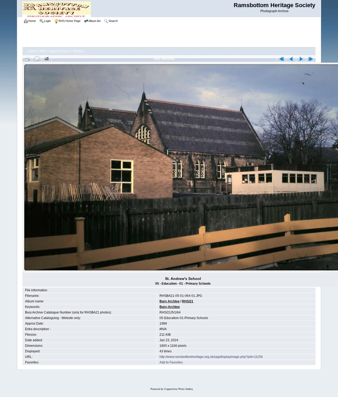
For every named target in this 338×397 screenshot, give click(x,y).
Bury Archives (60, 51)
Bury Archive (169, 301)
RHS (43, 51)
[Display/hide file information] (37, 59)
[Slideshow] (46, 59)
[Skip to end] (311, 59)
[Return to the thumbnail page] (27, 59)
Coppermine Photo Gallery (178, 389)
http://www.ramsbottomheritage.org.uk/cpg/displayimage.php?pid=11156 (211, 357)
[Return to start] (281, 59)
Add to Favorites (171, 362)
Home (32, 51)
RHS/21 (78, 51)
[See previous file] (291, 59)
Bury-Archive (169, 307)
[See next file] (301, 59)
